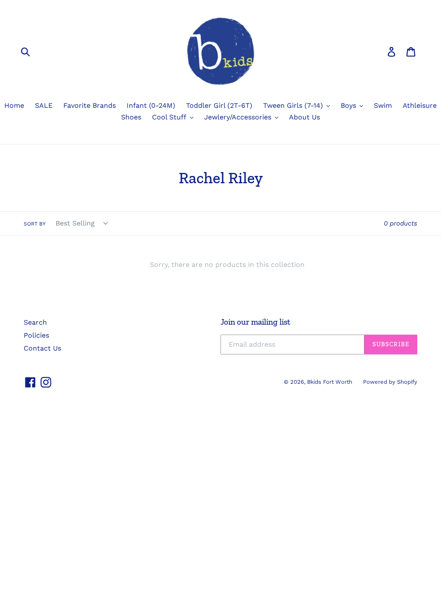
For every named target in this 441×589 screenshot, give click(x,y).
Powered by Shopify (390, 382)
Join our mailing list (255, 322)
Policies (36, 335)
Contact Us (42, 348)
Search (35, 322)
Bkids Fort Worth (329, 382)
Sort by (35, 224)
